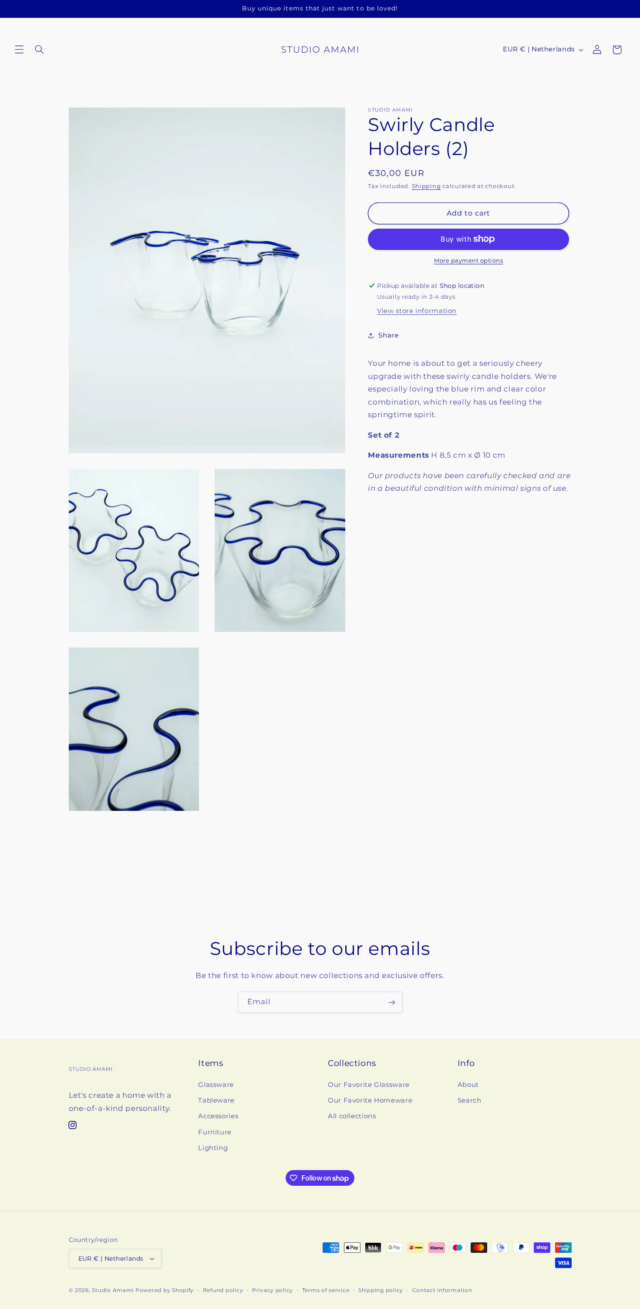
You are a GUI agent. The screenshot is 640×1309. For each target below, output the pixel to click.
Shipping (426, 186)
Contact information (442, 1290)
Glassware (216, 1085)
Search (470, 1100)
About (468, 1085)
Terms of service (326, 1290)
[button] (19, 50)
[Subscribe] (392, 1002)
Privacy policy (272, 1290)
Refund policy (223, 1290)
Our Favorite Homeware (370, 1100)
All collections (352, 1116)
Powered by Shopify (164, 1290)
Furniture (215, 1132)
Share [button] (388, 335)
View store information (417, 311)
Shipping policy (380, 1290)
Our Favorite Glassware (369, 1085)
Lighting (213, 1148)
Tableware (216, 1100)
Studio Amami (113, 1290)
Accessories (218, 1116)
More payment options (468, 260)
